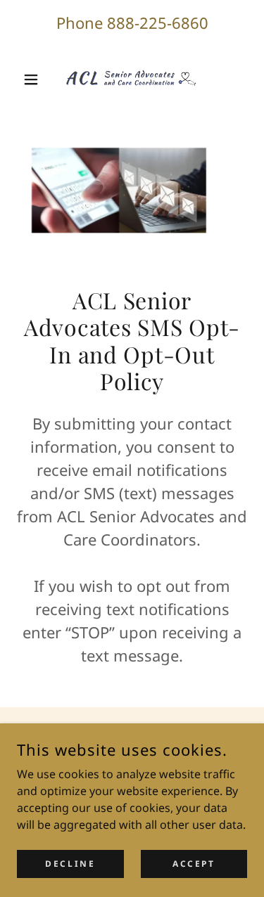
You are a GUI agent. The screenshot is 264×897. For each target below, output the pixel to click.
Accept (193, 864)
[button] (34, 79)
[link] (132, 79)
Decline (70, 864)
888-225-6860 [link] (157, 22)
